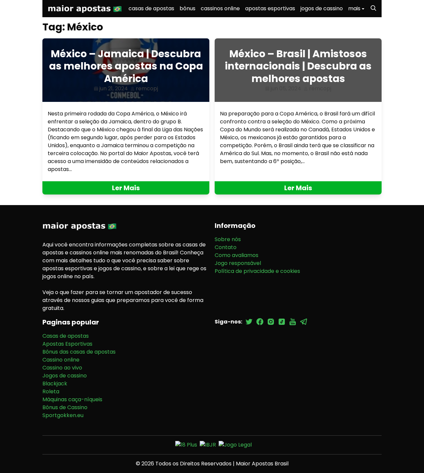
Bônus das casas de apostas (79, 352)
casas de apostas (151, 8)
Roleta (50, 391)
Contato (226, 247)
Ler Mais (126, 188)
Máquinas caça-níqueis (72, 399)
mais (354, 8)
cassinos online (220, 8)
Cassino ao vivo (62, 367)
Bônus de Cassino (64, 407)
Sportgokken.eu (62, 415)
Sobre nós (228, 239)
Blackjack (54, 383)
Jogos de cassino (64, 375)
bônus (187, 8)
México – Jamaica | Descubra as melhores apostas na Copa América (126, 66)
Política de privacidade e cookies (257, 271)
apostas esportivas (270, 8)
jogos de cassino (321, 8)
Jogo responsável (238, 263)
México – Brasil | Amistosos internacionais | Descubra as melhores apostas (298, 66)
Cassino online (61, 360)
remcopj (147, 88)
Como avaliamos (236, 255)
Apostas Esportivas (67, 344)
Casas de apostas (65, 336)
